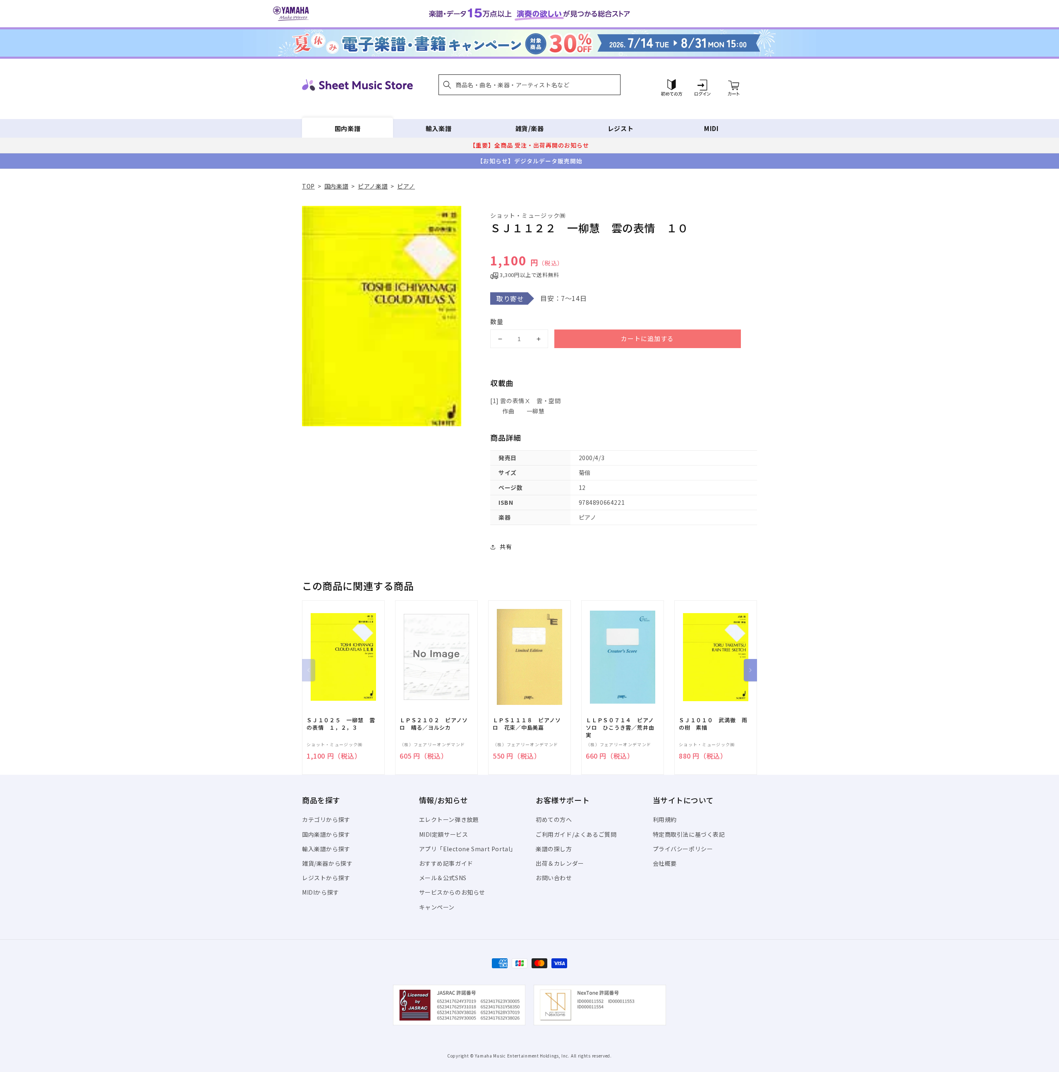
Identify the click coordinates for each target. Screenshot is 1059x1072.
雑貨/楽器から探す (327, 863)
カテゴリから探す (326, 819)
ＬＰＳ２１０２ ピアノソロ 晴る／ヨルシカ (433, 723)
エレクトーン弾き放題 (449, 819)
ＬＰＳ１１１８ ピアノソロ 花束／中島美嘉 (527, 723)
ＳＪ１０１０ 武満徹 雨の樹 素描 (713, 723)
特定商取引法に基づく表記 (689, 834)
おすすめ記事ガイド (446, 863)
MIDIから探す (320, 892)
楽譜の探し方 (554, 849)
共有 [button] (506, 546)
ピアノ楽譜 (373, 186)
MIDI (711, 128)
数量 (496, 321)
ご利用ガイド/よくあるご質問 (576, 834)
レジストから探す (326, 878)
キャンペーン (437, 907)
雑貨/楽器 (529, 128)
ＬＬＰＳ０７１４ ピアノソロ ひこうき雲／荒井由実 (620, 727)
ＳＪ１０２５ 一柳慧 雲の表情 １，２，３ (341, 723)
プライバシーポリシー (683, 849)
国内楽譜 (347, 128)
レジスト (620, 128)
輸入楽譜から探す (326, 849)
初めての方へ (554, 819)
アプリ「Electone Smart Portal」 (468, 849)
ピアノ (406, 186)
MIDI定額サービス (443, 834)
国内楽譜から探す (326, 834)
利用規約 (665, 819)
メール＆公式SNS (443, 878)
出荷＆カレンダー (560, 863)
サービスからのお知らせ (452, 892)
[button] (529, 84)
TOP (308, 186)
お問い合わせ (554, 878)
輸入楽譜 (438, 128)
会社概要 (665, 863)
